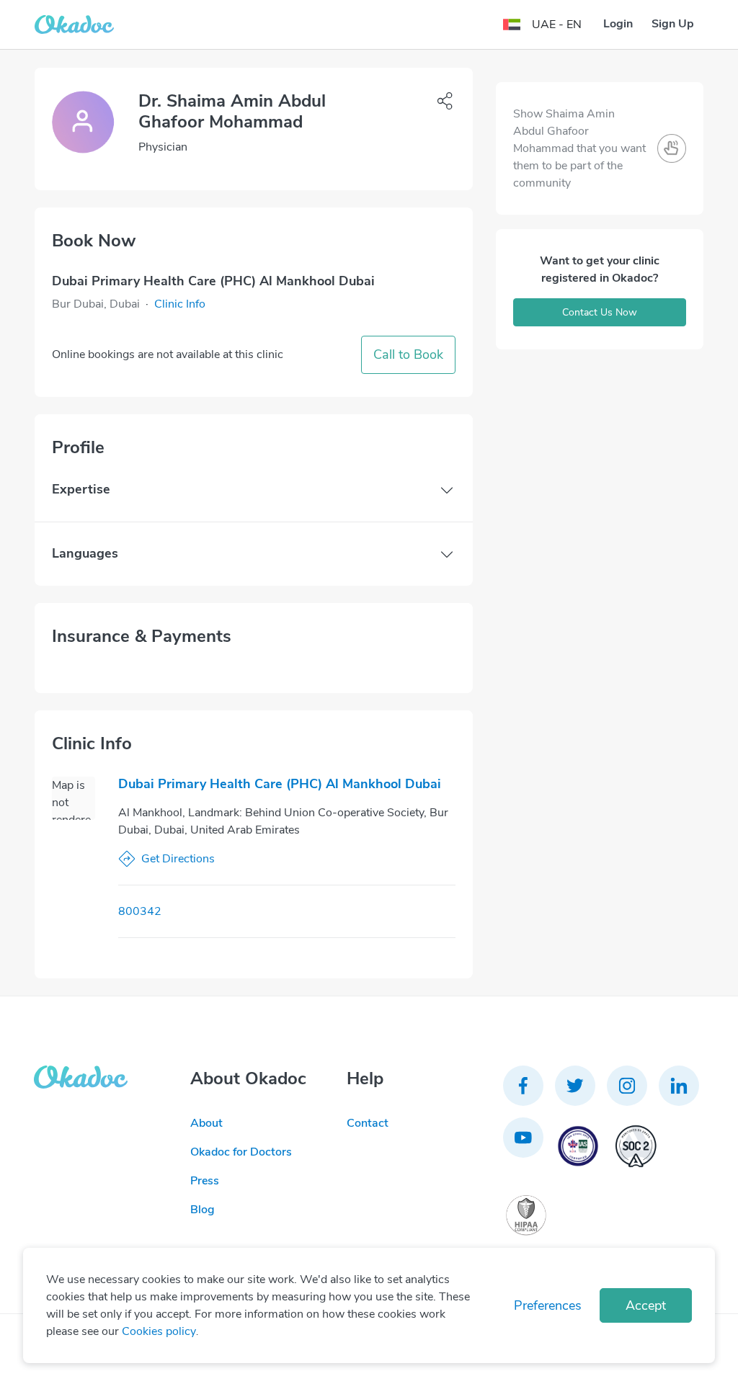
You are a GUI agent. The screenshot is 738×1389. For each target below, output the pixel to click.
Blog (202, 1210)
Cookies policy (159, 1331)
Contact (367, 1123)
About (206, 1123)
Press (204, 1181)
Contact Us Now (599, 312)
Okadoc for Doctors (241, 1152)
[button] (179, 304)
